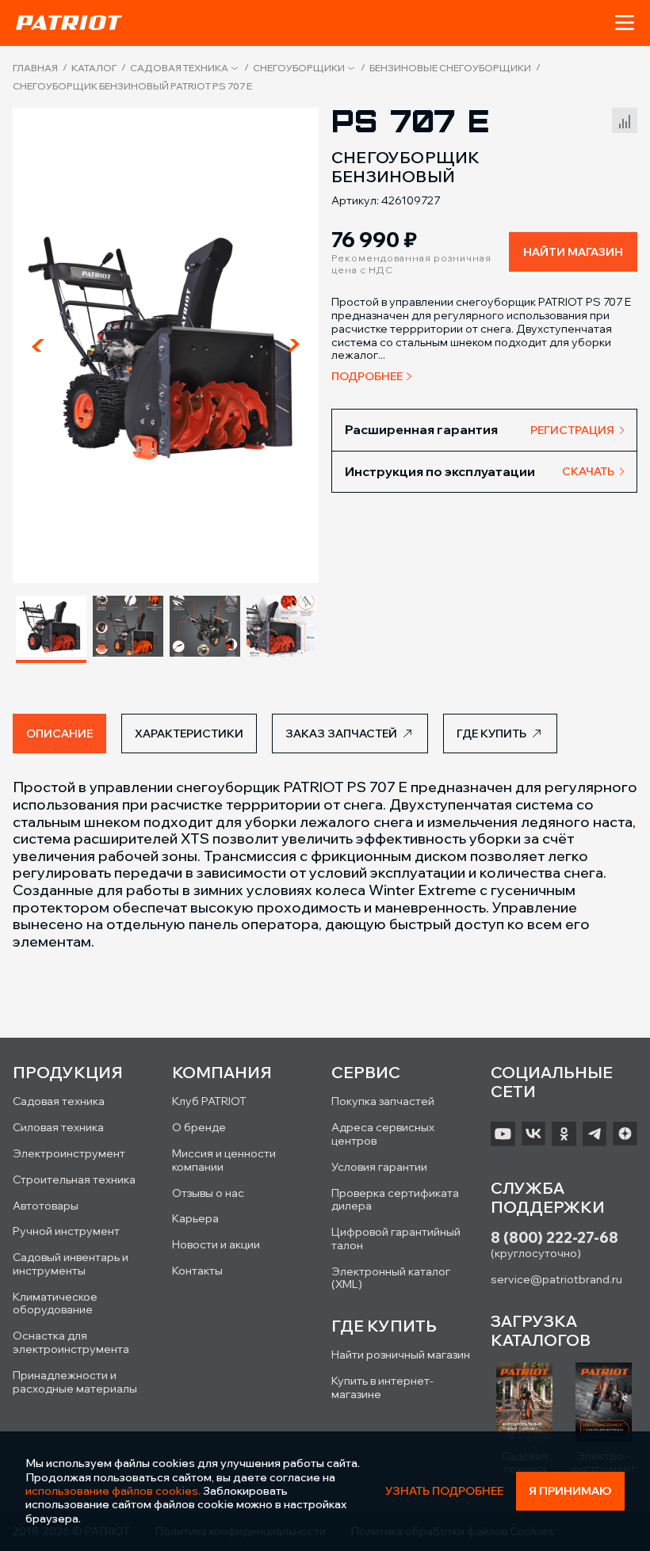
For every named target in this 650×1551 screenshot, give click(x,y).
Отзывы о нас (208, 1193)
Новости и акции (216, 1244)
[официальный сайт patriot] (69, 22)
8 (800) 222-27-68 (554, 1238)
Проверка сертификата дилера (395, 1200)
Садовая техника (179, 68)
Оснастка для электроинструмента (71, 1342)
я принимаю (570, 1491)
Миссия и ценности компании (224, 1160)
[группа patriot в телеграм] (595, 1133)
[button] (624, 22)
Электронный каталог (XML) (390, 1278)
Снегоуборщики (299, 68)
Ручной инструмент (66, 1231)
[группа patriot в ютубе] (503, 1133)
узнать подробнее (444, 1491)
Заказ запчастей (341, 733)
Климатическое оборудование (55, 1303)
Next (293, 345)
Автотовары (45, 1205)
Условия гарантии (379, 1167)
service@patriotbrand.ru (556, 1279)
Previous (38, 345)
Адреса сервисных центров (382, 1134)
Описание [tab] (59, 733)
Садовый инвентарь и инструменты (70, 1264)
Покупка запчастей (382, 1101)
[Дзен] (625, 1133)
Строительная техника (74, 1179)
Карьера (195, 1218)
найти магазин (573, 252)
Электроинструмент (69, 1153)
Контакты (197, 1270)
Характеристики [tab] (189, 733)
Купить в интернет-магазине (382, 1387)
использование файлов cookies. (113, 1491)
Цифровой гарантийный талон (396, 1238)
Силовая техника (58, 1127)
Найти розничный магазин (400, 1354)
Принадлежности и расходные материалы (75, 1382)
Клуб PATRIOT (209, 1101)
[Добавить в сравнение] (624, 118)
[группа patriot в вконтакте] (534, 1133)
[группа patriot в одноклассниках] (564, 1133)
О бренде (199, 1127)
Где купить (491, 733)
